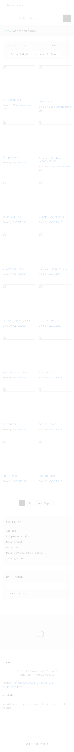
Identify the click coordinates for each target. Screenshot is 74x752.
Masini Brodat (14, 541)
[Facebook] (3, 718)
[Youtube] (19, 718)
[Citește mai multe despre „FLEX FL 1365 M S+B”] (14, 367)
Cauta (67, 18)
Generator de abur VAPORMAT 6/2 (49, 160)
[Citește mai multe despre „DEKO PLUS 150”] (14, 94)
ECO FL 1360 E (47, 424)
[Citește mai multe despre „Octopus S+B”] (14, 151)
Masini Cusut (13, 547)
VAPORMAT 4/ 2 (12, 216)
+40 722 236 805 (22, 682)
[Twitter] (9, 718)
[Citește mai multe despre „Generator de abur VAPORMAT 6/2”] (51, 152)
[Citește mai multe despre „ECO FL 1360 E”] (51, 418)
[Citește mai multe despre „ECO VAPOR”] (14, 418)
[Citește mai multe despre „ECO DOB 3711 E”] (51, 470)
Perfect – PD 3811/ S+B (16, 320)
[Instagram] (25, 718)
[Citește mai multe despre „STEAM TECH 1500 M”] (51, 211)
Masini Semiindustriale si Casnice (25, 552)
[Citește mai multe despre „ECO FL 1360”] (14, 470)
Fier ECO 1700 (47, 101)
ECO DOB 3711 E (48, 476)
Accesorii (11, 530)
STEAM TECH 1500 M (51, 216)
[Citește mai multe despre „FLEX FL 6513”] (51, 367)
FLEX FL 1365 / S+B (50, 320)
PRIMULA (15, 593)
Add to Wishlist (22, 94)
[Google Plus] (14, 718)
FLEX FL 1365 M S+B (15, 372)
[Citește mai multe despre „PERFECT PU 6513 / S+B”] (51, 263)
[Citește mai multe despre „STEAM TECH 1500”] (14, 263)
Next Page (44, 503)
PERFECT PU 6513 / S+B (53, 268)
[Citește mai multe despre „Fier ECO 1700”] (51, 96)
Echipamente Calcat (18, 536)
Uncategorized (14, 558)
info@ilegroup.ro (12, 686)
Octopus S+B (10, 157)
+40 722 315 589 (43, 682)
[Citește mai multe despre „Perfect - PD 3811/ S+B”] (14, 315)
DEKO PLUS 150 (12, 99)
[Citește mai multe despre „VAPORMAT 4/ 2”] (14, 211)
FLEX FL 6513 (47, 372)
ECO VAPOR (9, 424)
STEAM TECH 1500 (14, 268)
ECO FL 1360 (10, 476)
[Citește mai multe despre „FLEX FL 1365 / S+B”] (51, 315)
